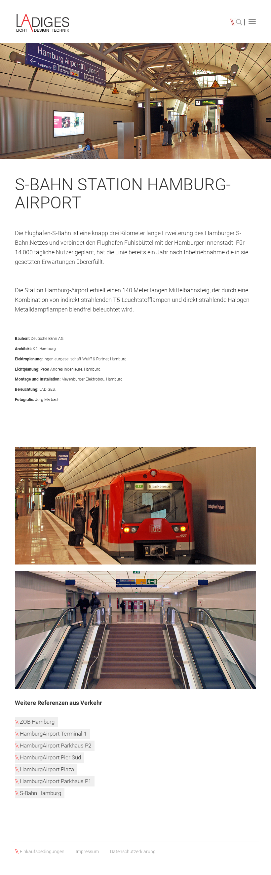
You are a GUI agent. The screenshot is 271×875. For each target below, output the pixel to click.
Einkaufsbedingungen (42, 851)
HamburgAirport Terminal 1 (53, 733)
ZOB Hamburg (37, 721)
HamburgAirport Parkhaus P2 (55, 745)
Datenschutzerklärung (133, 851)
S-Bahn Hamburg (40, 793)
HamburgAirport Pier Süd (50, 757)
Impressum (87, 851)
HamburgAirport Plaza (47, 769)
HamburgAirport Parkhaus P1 (55, 781)
